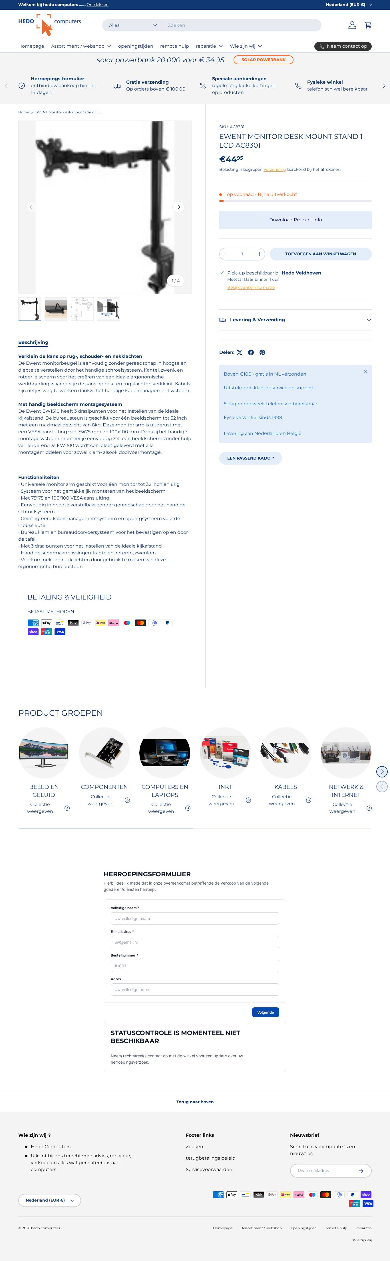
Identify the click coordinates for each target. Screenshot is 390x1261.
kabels (285, 786)
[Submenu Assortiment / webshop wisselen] (109, 46)
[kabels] (285, 752)
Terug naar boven (195, 1101)
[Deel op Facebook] (251, 352)
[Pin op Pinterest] (262, 352)
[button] (368, 25)
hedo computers (45, 1228)
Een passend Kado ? (250, 458)
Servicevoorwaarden (209, 1169)
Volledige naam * (125, 908)
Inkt (225, 786)
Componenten (104, 786)
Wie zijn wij (242, 46)
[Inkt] (225, 752)
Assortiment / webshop (77, 46)
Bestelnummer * (124, 955)
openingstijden (135, 46)
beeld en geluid (44, 790)
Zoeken (194, 1146)
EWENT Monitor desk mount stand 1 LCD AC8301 (69, 112)
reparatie (206, 46)
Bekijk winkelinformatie (251, 287)
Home (23, 112)
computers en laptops (165, 790)
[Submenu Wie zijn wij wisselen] (259, 46)
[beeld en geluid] (44, 752)
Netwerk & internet (346, 790)
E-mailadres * (122, 931)
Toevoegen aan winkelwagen (320, 253)
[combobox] (212, 25)
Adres (116, 979)
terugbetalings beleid (211, 1158)
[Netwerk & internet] (346, 752)
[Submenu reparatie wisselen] (220, 46)
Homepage (31, 46)
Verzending (275, 169)
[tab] (33, 342)
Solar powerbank (264, 59)
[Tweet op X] (239, 352)
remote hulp (174, 46)
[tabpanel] (105, 461)
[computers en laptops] (164, 752)
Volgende (265, 1012)
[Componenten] (104, 752)
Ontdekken (97, 4)
